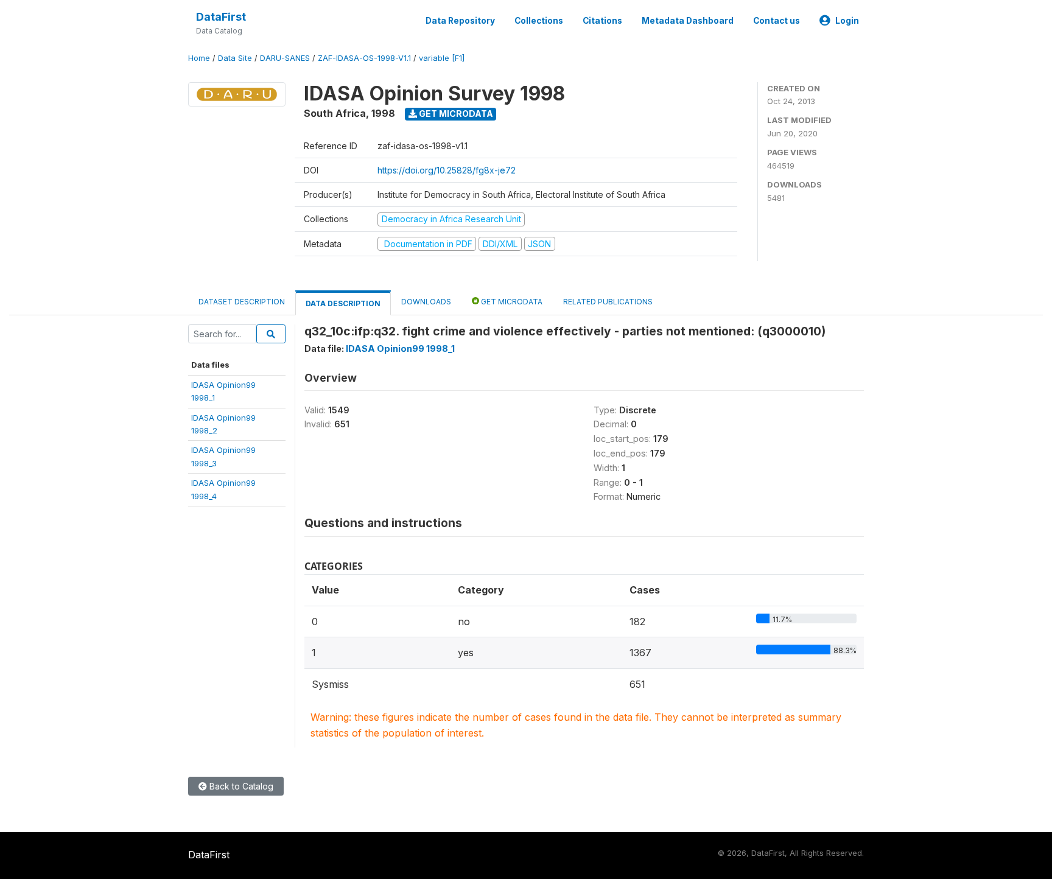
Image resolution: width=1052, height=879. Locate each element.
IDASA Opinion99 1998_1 (400, 348)
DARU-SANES (285, 58)
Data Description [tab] (343, 303)
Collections (538, 21)
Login (847, 21)
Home (199, 58)
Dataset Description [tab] (241, 301)
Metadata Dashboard (688, 21)
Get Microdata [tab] (510, 301)
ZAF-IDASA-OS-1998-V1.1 (364, 58)
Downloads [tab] (426, 301)
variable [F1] (442, 58)
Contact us (776, 21)
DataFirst (221, 16)
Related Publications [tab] (608, 301)
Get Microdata (455, 113)
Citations (602, 21)
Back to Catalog (240, 786)
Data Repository (460, 21)
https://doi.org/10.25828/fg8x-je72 (446, 170)
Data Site (235, 58)
